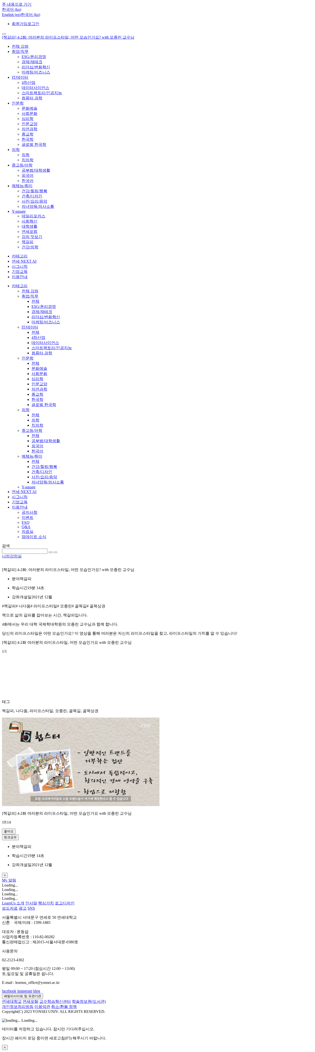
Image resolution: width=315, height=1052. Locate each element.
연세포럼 (29, 231)
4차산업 (28, 82)
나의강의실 (12, 556)
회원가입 (20, 24)
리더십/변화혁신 (36, 67)
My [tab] (5, 880)
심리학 (27, 119)
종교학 (27, 134)
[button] (11, 9)
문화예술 (29, 108)
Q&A (26, 527)
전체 (35, 301)
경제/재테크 (32, 62)
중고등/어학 (22, 165)
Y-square (19, 211)
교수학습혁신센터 (55, 1001)
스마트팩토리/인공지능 (42, 93)
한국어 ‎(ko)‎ (30, 15)
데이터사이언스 (35, 88)
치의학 (27, 160)
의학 (16, 150)
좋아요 (9, 831)
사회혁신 (29, 221)
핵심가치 (46, 903)
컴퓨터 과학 (32, 98)
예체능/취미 (22, 186)
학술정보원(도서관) (89, 1001)
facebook (9, 991)
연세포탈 (30, 1001)
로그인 (33, 24)
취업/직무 (20, 51)
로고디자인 (65, 903)
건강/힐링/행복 (34, 191)
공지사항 (29, 512)
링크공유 (10, 837)
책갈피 (27, 242)
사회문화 (29, 113)
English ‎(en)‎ (11, 15)
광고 (23, 908)
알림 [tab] (12, 880)
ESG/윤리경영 (34, 57)
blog (36, 991)
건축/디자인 (32, 196)
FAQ (26, 522)
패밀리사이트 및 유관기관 (22, 996)
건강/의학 (30, 247)
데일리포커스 (33, 216)
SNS (31, 908)
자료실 (27, 531)
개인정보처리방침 (17, 1007)
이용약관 (42, 1007)
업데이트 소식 (34, 537)
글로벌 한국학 (34, 144)
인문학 (18, 103)
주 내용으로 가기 (17, 4)
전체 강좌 (20, 46)
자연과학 (29, 129)
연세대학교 (12, 1001)
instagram (24, 991)
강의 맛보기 (32, 237)
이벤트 (27, 517)
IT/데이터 (20, 77)
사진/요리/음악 (34, 201)
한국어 (27, 181)
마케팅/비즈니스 (36, 72)
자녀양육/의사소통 (38, 206)
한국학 (27, 139)
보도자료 (10, 908)
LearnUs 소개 (13, 903)
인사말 (31, 903)
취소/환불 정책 (64, 1007)
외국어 (27, 175)
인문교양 (29, 124)
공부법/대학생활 (36, 170)
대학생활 (29, 226)
